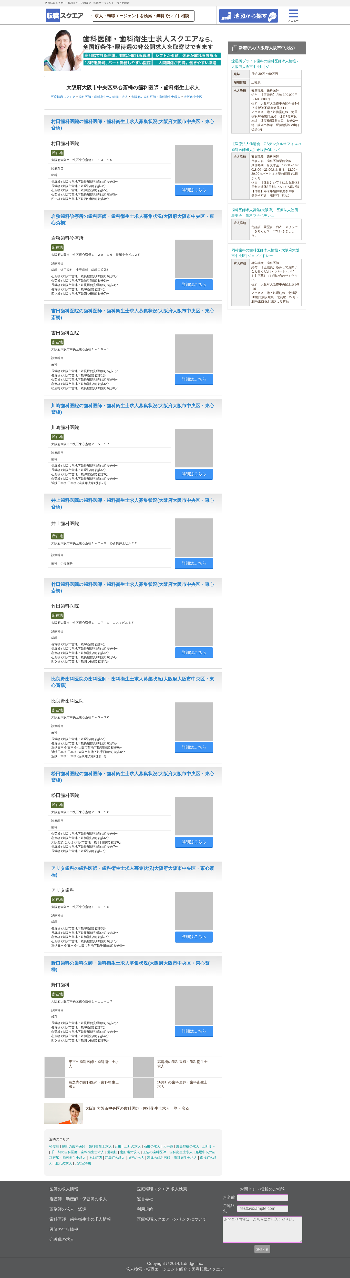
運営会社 (145, 1199)
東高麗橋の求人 (188, 1146)
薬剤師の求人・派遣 (67, 1209)
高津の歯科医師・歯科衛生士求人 (172, 1158)
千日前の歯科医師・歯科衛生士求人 (78, 1152)
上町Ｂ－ (208, 1146)
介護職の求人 (61, 1239)
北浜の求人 (64, 1163)
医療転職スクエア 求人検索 (162, 1189)
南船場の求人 (130, 1152)
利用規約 (145, 1209)
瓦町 (118, 1146)
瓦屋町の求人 (115, 1158)
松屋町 (54, 1146)
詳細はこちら (194, 190)
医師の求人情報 (63, 1189)
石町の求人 (152, 1146)
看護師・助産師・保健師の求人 (78, 1199)
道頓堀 (112, 1152)
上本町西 (96, 1158)
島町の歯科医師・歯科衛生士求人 (87, 1146)
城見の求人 (136, 1158)
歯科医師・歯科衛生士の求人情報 (80, 1219)
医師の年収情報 (63, 1229)
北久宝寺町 (83, 1163)
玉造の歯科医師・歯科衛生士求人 (168, 1152)
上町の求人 (133, 1146)
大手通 (168, 1146)
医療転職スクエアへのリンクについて (172, 1219)
